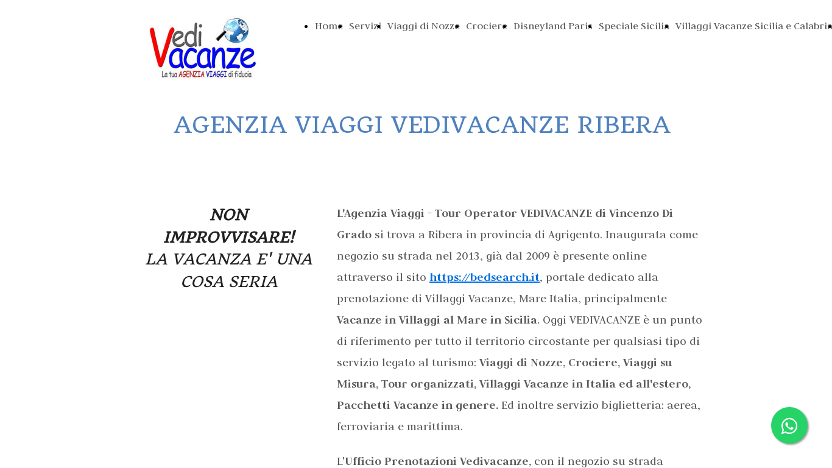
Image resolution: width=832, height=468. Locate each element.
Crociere (486, 26)
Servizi (365, 26)
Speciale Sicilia (634, 26)
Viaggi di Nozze (423, 26)
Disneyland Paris (553, 26)
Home (329, 26)
